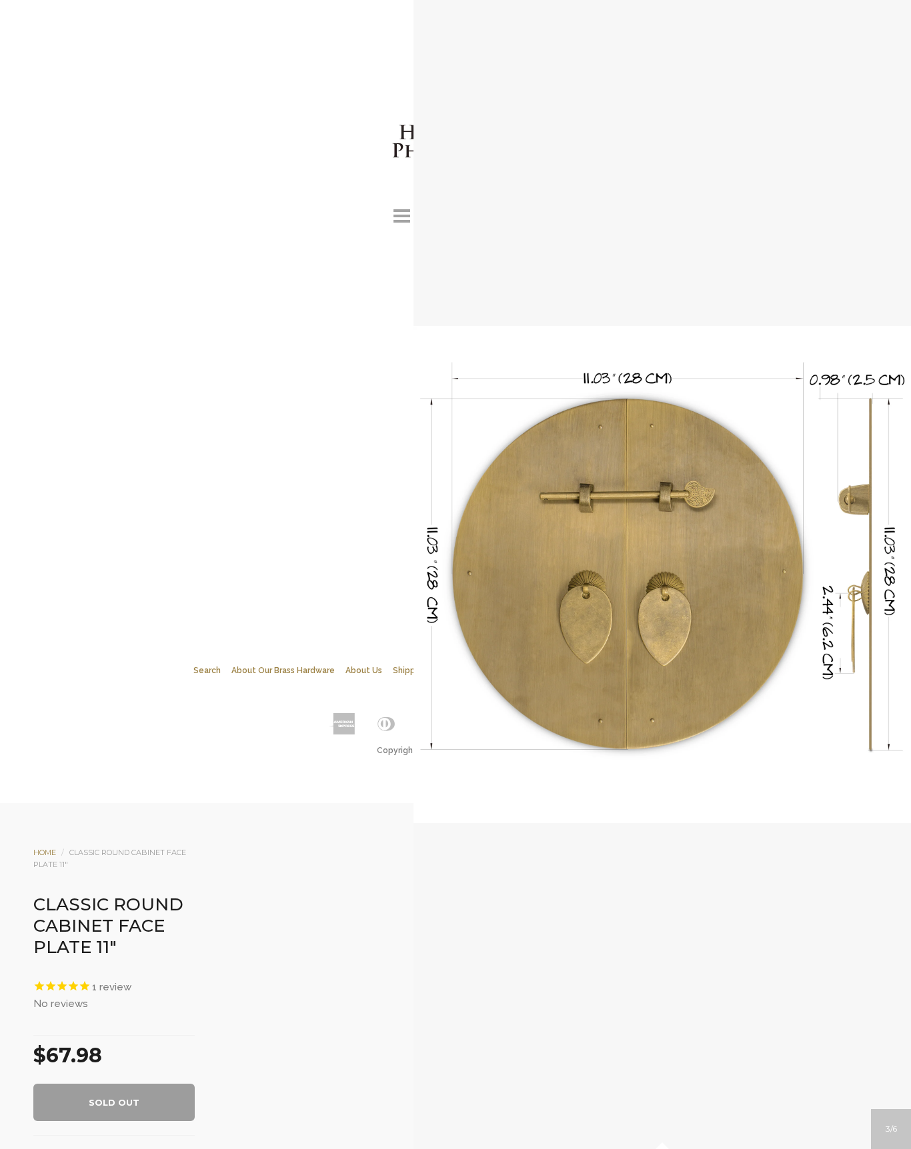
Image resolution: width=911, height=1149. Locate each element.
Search (474, 214)
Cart (510, 214)
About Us (363, 670)
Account (437, 214)
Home (44, 852)
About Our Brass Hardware (283, 670)
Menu (401, 214)
